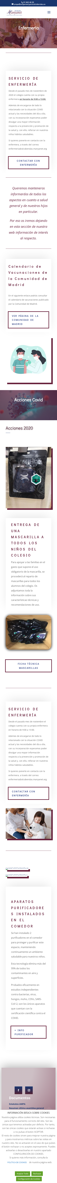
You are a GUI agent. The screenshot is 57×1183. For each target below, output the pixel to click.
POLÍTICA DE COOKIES (17, 1162)
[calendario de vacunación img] (28, 382)
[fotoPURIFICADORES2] (17, 867)
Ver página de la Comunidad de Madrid (25, 319)
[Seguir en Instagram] (29, 1090)
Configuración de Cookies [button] (29, 1179)
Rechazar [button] (37, 1173)
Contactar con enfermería (28, 162)
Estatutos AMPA (17, 1104)
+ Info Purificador (24, 1032)
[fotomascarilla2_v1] (28, 648)
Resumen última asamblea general (26, 1108)
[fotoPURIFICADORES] (16, 874)
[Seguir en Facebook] (18, 1090)
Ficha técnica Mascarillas (28, 665)
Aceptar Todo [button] (22, 1173)
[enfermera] (28, 838)
